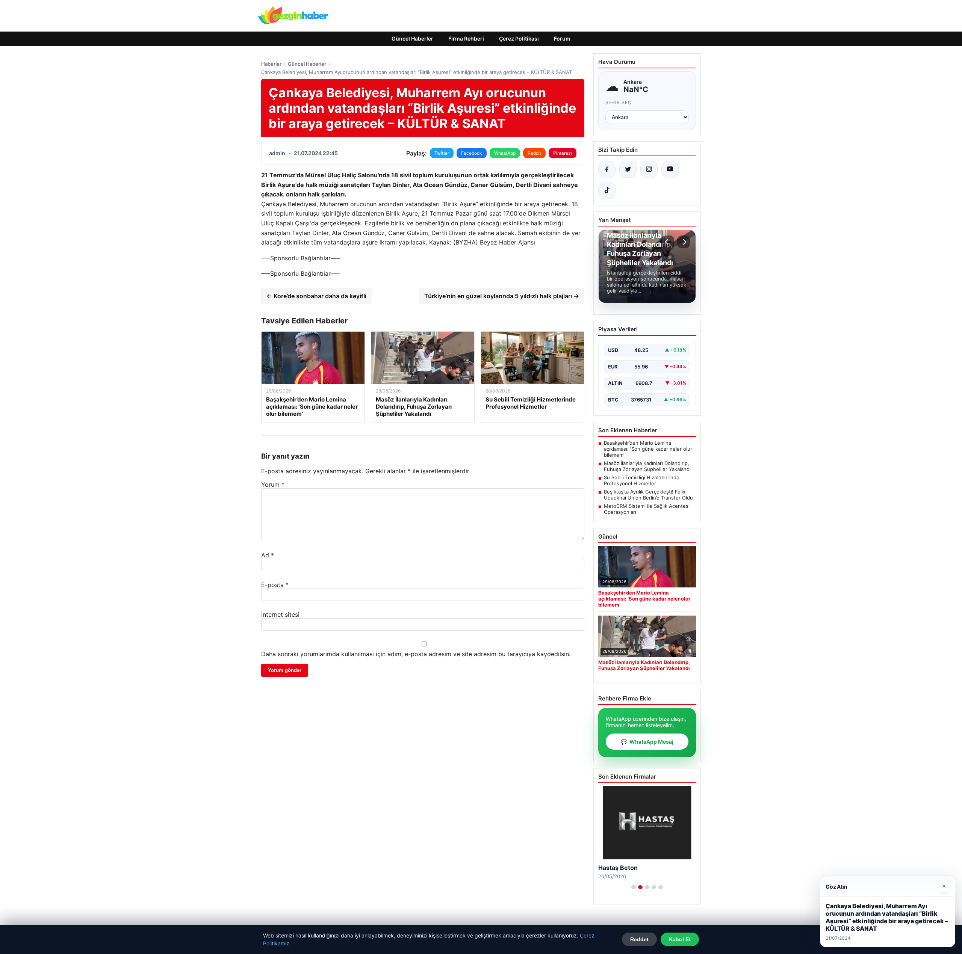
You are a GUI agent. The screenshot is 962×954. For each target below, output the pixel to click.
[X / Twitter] (628, 169)
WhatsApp (505, 153)
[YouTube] (670, 169)
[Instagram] (649, 169)
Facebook (471, 153)
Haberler (271, 64)
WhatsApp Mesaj (647, 741)
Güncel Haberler (412, 38)
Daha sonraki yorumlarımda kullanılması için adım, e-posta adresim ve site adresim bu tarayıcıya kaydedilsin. (415, 654)
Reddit (534, 153)
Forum (562, 38)
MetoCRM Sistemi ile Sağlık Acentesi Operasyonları (647, 509)
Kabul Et (680, 939)
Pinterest (562, 153)
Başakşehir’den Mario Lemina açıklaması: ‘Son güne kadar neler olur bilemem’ (648, 449)
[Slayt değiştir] (633, 887)
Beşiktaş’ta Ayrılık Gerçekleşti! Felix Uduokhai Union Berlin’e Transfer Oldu (648, 495)
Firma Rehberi (466, 38)
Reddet (639, 939)
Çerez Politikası (519, 38)
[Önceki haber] (667, 241)
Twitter (441, 153)
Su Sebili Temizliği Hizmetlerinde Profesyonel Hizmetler (641, 480)
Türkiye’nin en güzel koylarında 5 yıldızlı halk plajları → (501, 296)
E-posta (275, 585)
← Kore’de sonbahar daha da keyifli (316, 296)
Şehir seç (618, 102)
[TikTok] (607, 190)
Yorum (272, 484)
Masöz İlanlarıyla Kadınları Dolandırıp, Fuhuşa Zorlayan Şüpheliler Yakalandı (647, 466)
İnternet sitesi (280, 614)
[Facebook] (607, 169)
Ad (267, 555)
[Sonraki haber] (683, 241)
